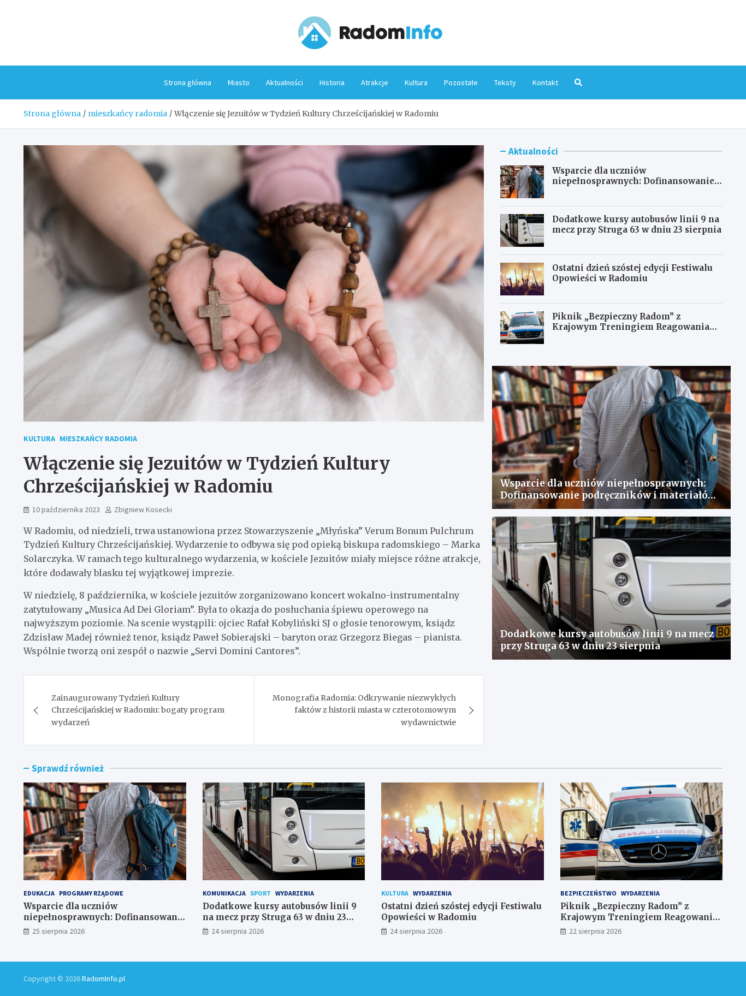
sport (260, 893)
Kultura (416, 82)
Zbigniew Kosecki (143, 509)
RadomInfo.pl (103, 978)
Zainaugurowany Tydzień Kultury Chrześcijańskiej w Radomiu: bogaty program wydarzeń (137, 710)
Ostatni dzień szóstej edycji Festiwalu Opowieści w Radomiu (632, 273)
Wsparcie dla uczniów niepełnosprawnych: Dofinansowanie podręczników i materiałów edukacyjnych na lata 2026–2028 (633, 186)
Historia (332, 82)
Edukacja (39, 893)
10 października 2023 (66, 509)
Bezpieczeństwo (588, 893)
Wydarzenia (294, 893)
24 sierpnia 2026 (237, 931)
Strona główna (187, 82)
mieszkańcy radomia (98, 438)
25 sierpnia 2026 (58, 931)
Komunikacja (224, 893)
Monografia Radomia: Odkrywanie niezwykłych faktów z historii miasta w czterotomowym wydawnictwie (364, 710)
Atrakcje (374, 82)
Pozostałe (461, 82)
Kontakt (545, 82)
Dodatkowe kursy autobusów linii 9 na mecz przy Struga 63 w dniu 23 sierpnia (636, 224)
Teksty (505, 82)
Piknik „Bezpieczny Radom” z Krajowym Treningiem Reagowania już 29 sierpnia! (630, 327)
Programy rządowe (91, 893)
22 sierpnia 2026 (595, 931)
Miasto (239, 82)
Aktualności (284, 82)
